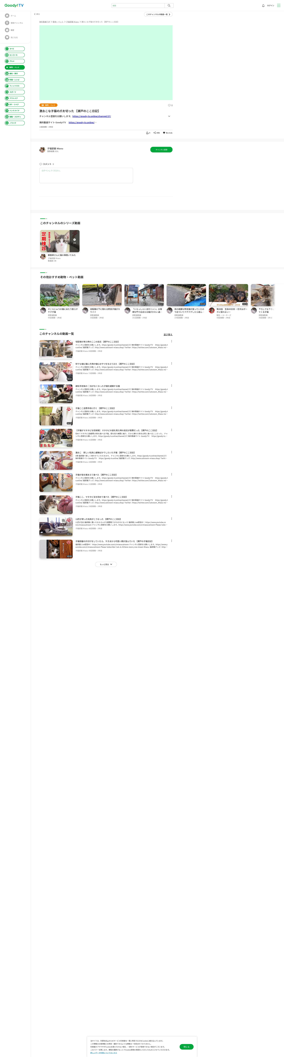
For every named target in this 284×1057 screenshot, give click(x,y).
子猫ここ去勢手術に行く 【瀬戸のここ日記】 (95, 408)
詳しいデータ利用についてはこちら (103, 1053)
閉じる (187, 1046)
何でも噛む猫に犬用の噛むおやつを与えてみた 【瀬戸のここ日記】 (105, 363)
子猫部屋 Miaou (55, 148)
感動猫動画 (52, 315)
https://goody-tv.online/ (81, 122)
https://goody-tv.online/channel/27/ (91, 116)
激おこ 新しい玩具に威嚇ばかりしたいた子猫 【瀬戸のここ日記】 (105, 452)
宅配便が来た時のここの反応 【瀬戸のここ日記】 (97, 341)
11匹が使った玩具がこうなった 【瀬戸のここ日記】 (98, 519)
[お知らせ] (263, 5)
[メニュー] (172, 341)
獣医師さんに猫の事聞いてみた (62, 255)
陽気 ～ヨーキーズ (224, 315)
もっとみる (169, 116)
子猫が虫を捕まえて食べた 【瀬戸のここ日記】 (96, 474)
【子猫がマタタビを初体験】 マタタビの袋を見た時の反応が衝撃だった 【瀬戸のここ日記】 (116, 430)
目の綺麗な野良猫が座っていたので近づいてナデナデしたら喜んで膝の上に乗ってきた (189, 312)
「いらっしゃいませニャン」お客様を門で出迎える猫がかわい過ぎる (147, 312)
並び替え (168, 334)
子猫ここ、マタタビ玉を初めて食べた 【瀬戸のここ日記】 (101, 496)
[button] (282, 301)
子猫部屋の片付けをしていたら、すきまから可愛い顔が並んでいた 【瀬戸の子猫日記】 (114, 541)
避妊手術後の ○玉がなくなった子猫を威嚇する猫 (97, 385)
